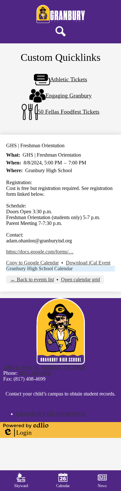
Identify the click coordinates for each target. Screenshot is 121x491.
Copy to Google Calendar (32, 262)
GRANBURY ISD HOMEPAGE (51, 414)
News (102, 486)
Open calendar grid (80, 279)
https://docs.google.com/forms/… (40, 251)
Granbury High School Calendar (39, 268)
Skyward (21, 486)
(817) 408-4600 (35, 373)
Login (17, 433)
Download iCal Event (88, 262)
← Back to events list (32, 279)
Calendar (63, 486)
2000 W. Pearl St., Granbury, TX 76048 (44, 367)
